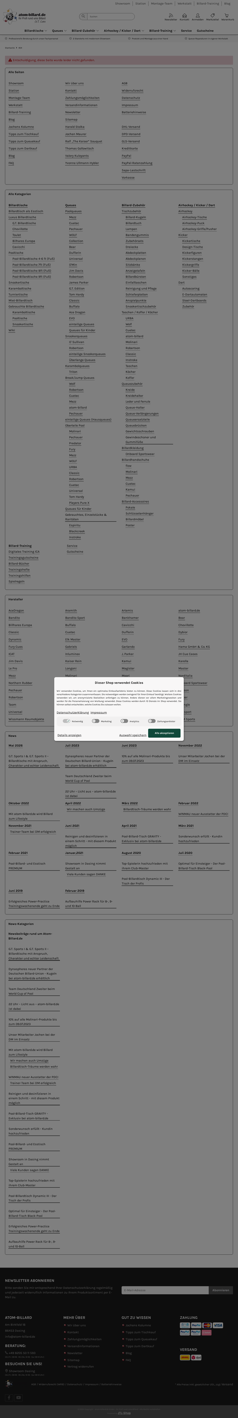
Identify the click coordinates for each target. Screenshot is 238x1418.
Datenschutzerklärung (73, 712)
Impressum (99, 712)
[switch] (66, 721)
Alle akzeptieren (164, 733)
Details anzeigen (69, 735)
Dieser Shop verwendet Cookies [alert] (119, 683)
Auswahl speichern (133, 735)
